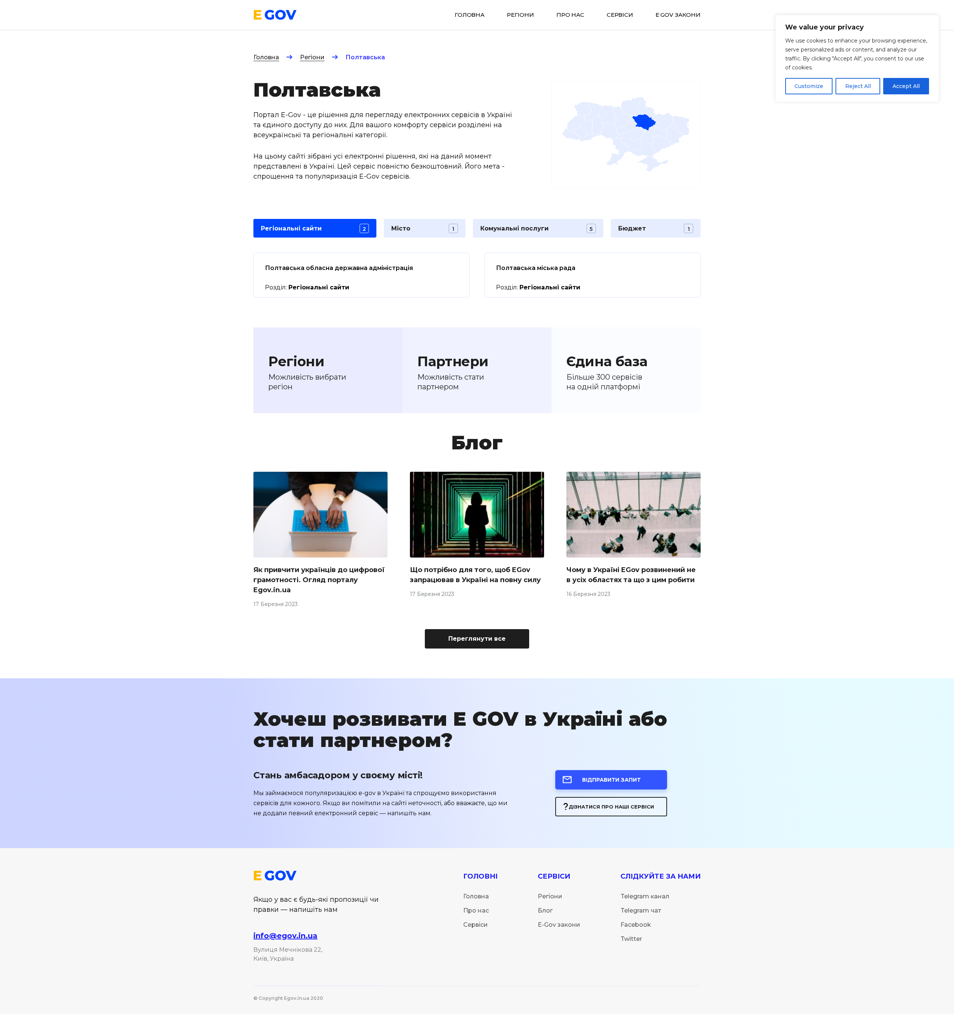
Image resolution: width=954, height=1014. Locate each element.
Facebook (635, 924)
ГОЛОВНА (469, 15)
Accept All (906, 86)
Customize (809, 86)
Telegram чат (640, 910)
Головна (266, 57)
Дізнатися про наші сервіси (611, 807)
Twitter (631, 938)
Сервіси (475, 924)
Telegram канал (644, 896)
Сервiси (620, 15)
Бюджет (654, 228)
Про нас (570, 15)
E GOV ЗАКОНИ (678, 15)
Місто (422, 228)
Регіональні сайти (313, 228)
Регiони (520, 15)
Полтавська (365, 57)
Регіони (312, 57)
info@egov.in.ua (285, 935)
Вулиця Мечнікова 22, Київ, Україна (287, 954)
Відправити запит (611, 779)
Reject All (858, 86)
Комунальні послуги (536, 228)
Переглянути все (477, 638)
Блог (545, 910)
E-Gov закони (559, 924)
